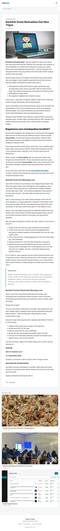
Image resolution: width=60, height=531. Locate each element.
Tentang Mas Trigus (37, 524)
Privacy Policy (26, 524)
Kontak (20, 524)
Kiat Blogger (12, 382)
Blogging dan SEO (10, 19)
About (8, 265)
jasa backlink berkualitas (40, 171)
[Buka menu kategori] (56, 3)
